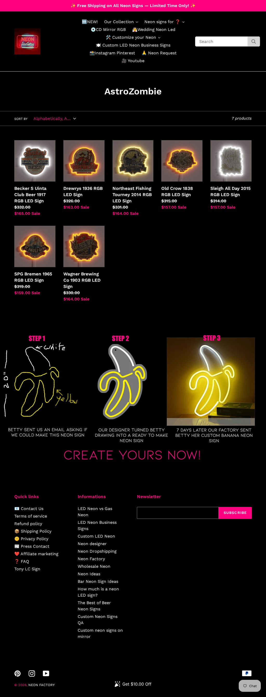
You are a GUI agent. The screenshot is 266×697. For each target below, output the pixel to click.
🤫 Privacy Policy (31, 538)
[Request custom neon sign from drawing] (133, 464)
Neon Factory (91, 558)
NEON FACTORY (41, 685)
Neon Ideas (89, 573)
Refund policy (28, 523)
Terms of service (30, 516)
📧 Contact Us (28, 508)
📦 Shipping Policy (32, 531)
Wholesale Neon (94, 566)
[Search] (254, 41)
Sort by (21, 119)
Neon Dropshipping (97, 551)
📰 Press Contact (31, 546)
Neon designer (92, 543)
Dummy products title (43, 4)
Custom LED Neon (96, 536)
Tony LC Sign (27, 568)
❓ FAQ (21, 561)
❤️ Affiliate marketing (36, 553)
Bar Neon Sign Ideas (98, 581)
